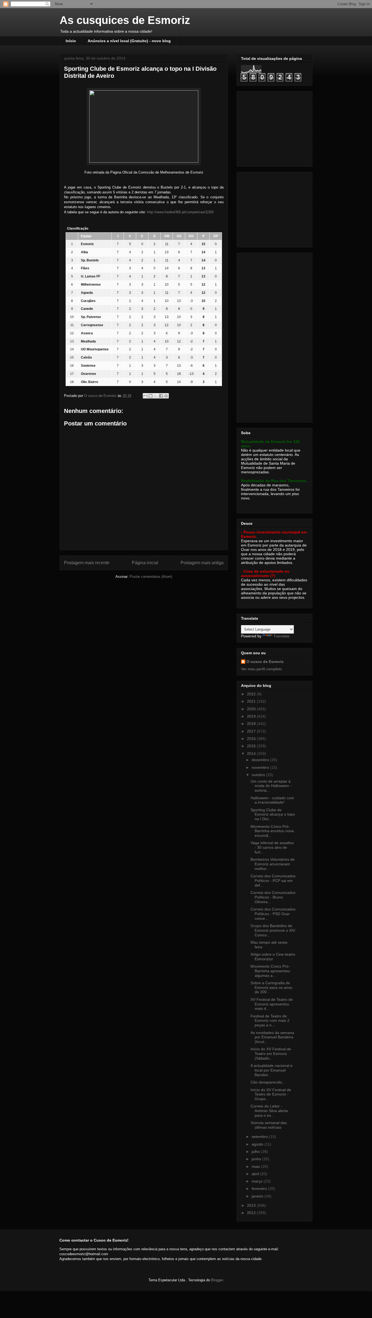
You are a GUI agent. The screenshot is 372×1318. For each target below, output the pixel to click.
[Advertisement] (275, 127)
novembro (261, 767)
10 (167, 284)
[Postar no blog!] (150, 396)
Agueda (87, 293)
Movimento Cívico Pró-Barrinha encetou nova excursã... (272, 831)
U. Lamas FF (90, 276)
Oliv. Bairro (89, 382)
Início (71, 41)
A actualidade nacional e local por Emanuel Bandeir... (271, 1070)
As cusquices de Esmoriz (125, 20)
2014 (252, 753)
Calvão (86, 357)
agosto (258, 1144)
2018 (252, 723)
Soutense (88, 366)
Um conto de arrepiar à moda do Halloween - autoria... (271, 786)
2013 (252, 1205)
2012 (252, 1213)
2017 (252, 731)
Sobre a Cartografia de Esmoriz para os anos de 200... (271, 987)
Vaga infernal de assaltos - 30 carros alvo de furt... (272, 847)
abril (256, 1174)
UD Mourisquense (95, 349)
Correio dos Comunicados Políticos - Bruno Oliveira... (273, 897)
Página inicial (145, 562)
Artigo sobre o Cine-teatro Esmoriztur (273, 956)
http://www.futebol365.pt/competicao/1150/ (180, 212)
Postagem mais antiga (202, 562)
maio (256, 1166)
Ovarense (88, 374)
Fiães (85, 268)
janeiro (258, 1196)
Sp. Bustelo (90, 260)
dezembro (261, 760)
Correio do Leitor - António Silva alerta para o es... (269, 1111)
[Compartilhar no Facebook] (161, 396)
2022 (252, 694)
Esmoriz (87, 244)
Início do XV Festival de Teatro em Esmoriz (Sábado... (271, 1053)
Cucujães (88, 301)
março (258, 1181)
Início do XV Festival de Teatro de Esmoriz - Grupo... (271, 1094)
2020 (252, 709)
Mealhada (88, 341)
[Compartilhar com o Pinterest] (166, 396)
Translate (281, 636)
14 (167, 268)
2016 (252, 738)
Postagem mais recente (86, 562)
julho (256, 1151)
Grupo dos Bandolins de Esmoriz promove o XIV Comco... (273, 930)
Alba (84, 252)
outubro (259, 775)
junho (257, 1159)
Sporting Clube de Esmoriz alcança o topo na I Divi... (273, 814)
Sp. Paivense (91, 317)
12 (167, 325)
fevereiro (260, 1188)
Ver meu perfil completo (261, 669)
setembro (260, 1136)
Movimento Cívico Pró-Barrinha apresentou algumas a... (270, 971)
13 (167, 252)
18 (179, 374)
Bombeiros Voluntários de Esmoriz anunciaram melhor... (273, 864)
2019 (252, 716)
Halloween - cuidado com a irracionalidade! (272, 800)
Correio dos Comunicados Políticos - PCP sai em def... (273, 880)
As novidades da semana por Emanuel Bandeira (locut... (272, 1037)
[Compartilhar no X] (155, 396)
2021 (252, 701)
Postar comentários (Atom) (151, 577)
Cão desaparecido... (268, 1082)
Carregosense (92, 325)
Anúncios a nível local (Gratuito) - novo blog (129, 41)
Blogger (217, 1280)
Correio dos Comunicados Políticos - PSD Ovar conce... (273, 914)
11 (167, 244)
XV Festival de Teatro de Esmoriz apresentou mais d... (272, 1004)
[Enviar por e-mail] (145, 396)
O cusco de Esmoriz (264, 661)
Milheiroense (91, 284)
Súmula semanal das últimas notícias (269, 1125)
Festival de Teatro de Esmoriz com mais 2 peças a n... (270, 1020)
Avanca (87, 333)
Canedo (87, 309)
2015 (252, 746)
